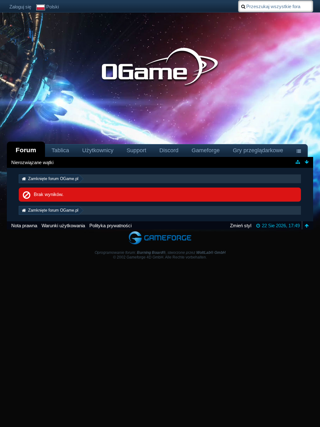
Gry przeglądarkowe (258, 150)
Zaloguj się (20, 6)
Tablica (60, 150)
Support (136, 150)
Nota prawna (24, 225)
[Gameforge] (160, 232)
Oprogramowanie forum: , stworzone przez (160, 252)
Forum (26, 149)
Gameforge (206, 150)
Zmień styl (240, 225)
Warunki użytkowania (63, 225)
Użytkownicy (97, 150)
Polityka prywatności (110, 225)
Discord (168, 150)
